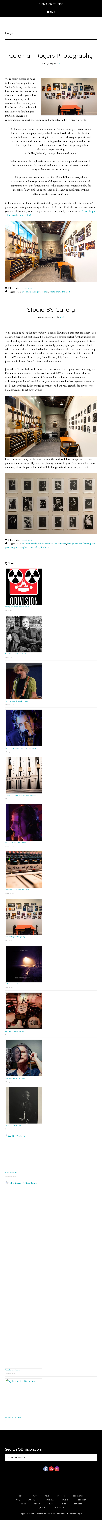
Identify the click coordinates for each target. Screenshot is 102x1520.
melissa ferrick (82, 543)
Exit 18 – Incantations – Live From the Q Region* (21, 748)
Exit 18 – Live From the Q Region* (16, 842)
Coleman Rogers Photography (51, 55)
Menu (52, 12)
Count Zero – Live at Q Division (15, 1031)
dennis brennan (45, 543)
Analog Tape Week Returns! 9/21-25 (17, 607)
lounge (45, 291)
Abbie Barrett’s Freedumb (13, 1370)
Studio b (66, 291)
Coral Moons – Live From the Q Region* (18, 890)
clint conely (31, 543)
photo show (55, 291)
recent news (26, 288)
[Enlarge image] (93, 81)
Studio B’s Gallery (51, 309)
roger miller (33, 547)
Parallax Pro (41, 1514)
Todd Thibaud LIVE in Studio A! (15, 654)
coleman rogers (33, 291)
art (23, 291)
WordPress (71, 1514)
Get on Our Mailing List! (13, 1125)
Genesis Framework (57, 1514)
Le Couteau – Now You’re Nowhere (16, 984)
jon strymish (60, 543)
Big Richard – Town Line (13, 1417)
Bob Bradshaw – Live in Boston (15, 1078)
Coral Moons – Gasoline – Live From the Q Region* (21, 795)
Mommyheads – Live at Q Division (16, 701)
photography (20, 547)
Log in (79, 1514)
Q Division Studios (51, 4)
